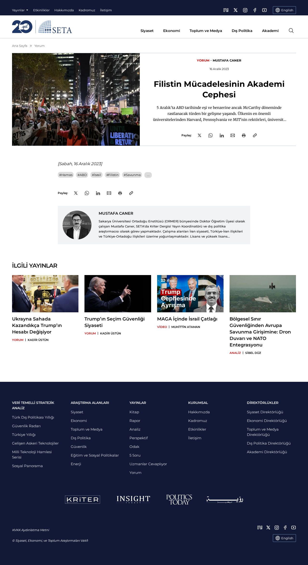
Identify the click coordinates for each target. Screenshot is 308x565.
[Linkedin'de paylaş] (222, 135)
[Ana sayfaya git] (42, 26)
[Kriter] (82, 500)
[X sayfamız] (235, 10)
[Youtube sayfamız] (264, 10)
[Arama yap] (291, 30)
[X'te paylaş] (199, 135)
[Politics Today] (179, 499)
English (287, 538)
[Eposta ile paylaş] (233, 135)
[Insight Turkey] (133, 499)
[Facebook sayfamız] (255, 10)
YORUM (203, 60)
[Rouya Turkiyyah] (224, 499)
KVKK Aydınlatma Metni (30, 530)
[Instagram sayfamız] (245, 10)
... (148, 175)
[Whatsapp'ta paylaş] (210, 135)
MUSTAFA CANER (227, 60)
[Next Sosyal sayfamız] (226, 10)
